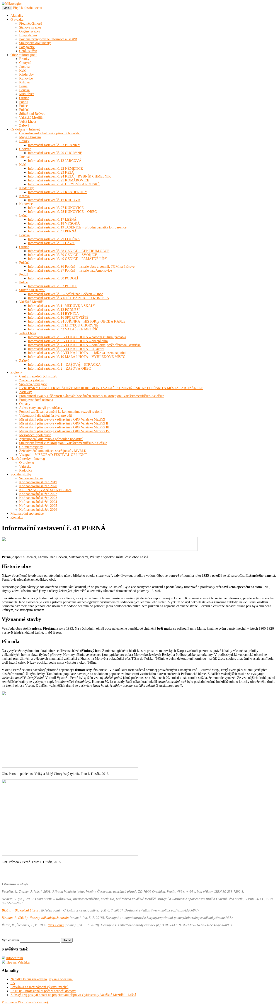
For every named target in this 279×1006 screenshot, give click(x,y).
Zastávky (25, 392)
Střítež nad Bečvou (32, 113)
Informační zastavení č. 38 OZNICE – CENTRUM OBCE (68, 251)
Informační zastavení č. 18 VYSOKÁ (54, 223)
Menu (6, 8)
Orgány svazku (29, 31)
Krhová (24, 82)
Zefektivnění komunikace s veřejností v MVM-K (53, 451)
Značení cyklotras (31, 380)
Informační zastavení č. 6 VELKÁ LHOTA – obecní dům (68, 341)
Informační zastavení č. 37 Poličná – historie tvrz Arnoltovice (70, 270)
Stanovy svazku (30, 27)
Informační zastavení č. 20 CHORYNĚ (55, 153)
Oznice (24, 98)
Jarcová (24, 66)
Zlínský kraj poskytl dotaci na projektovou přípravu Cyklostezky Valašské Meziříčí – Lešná (73, 995)
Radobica (25, 470)
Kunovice (26, 78)
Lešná (23, 86)
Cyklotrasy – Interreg (25, 129)
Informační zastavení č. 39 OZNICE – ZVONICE (62, 255)
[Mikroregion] (12, 3)
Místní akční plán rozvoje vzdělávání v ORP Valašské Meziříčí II (63, 423)
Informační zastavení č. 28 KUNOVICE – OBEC (62, 211)
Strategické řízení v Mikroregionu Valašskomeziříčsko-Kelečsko (63, 443)
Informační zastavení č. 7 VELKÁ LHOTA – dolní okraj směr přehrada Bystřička (84, 345)
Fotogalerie (27, 47)
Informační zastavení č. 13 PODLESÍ (54, 309)
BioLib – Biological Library (21, 910)
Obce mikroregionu (23, 55)
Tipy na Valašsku (18, 962)
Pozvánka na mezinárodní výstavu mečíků (39, 987)
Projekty (16, 372)
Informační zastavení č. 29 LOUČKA (54, 239)
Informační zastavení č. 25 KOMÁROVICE (58, 180)
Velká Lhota (27, 121)
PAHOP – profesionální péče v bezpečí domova (43, 991)
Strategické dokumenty (35, 43)
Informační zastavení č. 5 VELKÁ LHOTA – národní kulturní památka (77, 337)
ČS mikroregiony (31, 447)
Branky (24, 59)
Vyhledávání (10, 940)
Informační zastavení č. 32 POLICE (52, 286)
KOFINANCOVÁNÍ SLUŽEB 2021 (45, 490)
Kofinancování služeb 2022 (38, 494)
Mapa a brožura (30, 137)
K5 (12, 983)
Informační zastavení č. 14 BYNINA (53, 313)
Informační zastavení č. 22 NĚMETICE (55, 168)
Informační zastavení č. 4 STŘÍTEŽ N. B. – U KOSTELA (68, 298)
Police (23, 106)
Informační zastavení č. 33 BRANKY (54, 145)
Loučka (24, 90)
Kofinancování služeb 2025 (38, 505)
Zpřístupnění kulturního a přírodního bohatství (51, 439)
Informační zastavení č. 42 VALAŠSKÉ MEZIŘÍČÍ (64, 329)
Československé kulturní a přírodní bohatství (49, 133)
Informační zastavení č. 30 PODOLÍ (53, 278)
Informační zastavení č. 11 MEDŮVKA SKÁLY (61, 306)
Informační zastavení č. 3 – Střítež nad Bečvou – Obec (65, 294)
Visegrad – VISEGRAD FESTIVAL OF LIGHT (53, 455)
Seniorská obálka (31, 478)
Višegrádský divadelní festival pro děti (45, 415)
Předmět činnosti (30, 23)
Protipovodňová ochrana (36, 400)
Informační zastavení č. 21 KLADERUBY (57, 192)
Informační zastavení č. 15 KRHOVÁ (54, 200)
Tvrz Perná (56, 925)
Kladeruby (26, 74)
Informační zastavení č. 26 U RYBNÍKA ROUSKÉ (64, 184)
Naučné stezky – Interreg (27, 458)
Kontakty (16, 517)
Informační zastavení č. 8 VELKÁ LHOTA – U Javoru (66, 349)
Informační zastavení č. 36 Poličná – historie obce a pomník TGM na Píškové (81, 266)
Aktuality (16, 15)
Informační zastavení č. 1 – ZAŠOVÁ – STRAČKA (64, 364)
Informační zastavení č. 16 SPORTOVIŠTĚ (58, 317)
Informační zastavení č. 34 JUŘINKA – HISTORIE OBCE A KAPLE (77, 321)
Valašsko (25, 466)
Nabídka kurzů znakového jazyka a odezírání (41, 979)
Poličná (24, 110)
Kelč (22, 70)
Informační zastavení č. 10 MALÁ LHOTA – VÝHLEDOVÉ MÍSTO (77, 356)
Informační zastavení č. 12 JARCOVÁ (55, 160)
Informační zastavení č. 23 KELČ (51, 172)
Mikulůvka (26, 94)
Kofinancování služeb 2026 (38, 509)
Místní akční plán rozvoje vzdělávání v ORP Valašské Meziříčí (62, 419)
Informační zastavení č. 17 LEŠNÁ (52, 219)
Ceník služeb (28, 51)
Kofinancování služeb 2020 (38, 486)
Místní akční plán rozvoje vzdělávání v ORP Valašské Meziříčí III (64, 427)
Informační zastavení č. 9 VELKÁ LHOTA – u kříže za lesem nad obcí (77, 353)
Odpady (24, 404)
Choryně (25, 62)
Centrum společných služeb (38, 376)
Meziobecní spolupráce (35, 435)
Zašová (24, 125)
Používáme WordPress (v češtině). (25, 1002)
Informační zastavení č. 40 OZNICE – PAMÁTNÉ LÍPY (67, 258)
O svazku (17, 19)
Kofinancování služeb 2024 (38, 502)
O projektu (26, 462)
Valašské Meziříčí (31, 117)
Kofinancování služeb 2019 (38, 482)
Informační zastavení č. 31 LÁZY (51, 243)
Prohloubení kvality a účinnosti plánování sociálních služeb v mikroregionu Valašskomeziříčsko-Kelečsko (91, 396)
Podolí (23, 102)
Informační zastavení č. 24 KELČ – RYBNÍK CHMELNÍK (69, 176)
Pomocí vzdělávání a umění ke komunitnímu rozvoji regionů (60, 411)
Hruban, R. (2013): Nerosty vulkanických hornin (35, 918)
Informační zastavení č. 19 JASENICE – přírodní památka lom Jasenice (77, 227)
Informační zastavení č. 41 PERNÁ (52, 231)
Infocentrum (14, 958)
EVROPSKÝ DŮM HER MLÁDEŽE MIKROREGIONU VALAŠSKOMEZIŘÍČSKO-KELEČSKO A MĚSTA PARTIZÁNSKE (111, 388)
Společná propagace (33, 384)
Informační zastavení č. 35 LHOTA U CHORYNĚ (63, 325)
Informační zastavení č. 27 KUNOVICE (56, 208)
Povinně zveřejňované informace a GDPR (48, 39)
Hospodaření (28, 35)
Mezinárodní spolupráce (27, 513)
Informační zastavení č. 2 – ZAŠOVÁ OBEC (59, 368)
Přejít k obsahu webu (27, 8)
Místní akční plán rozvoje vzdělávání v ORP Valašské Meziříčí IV (64, 431)
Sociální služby (20, 474)
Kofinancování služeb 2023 (38, 498)
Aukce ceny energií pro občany (40, 407)
